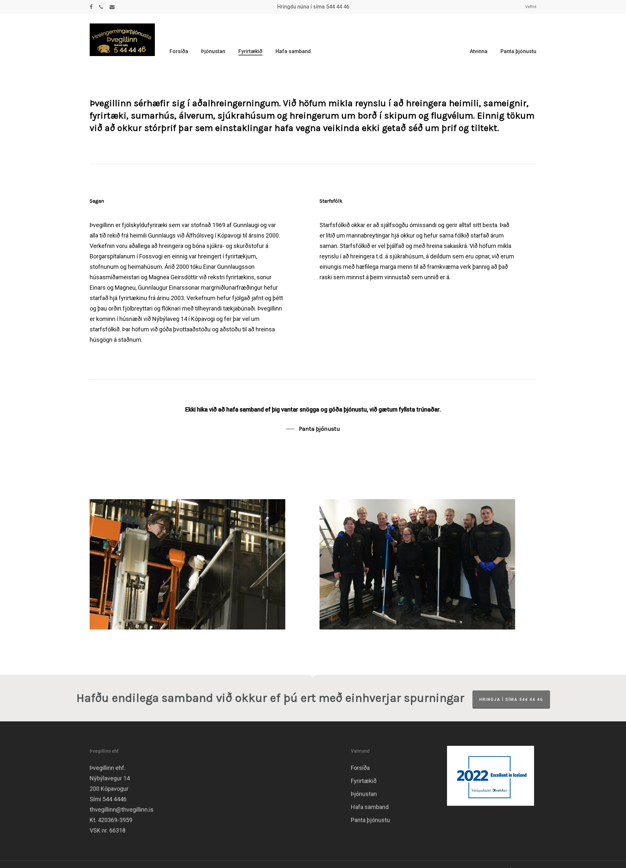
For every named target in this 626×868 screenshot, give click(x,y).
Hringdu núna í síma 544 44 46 (313, 7)
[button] (313, 429)
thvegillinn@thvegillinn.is (122, 809)
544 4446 (114, 799)
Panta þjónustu (370, 820)
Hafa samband (370, 806)
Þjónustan (364, 793)
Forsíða (360, 767)
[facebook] (91, 7)
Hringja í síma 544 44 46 (511, 699)
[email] (112, 7)
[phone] (101, 7)
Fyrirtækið (364, 780)
